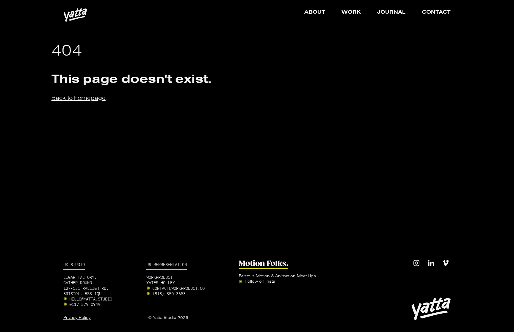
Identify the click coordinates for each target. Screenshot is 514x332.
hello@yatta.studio (90, 299)
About (314, 12)
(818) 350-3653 (169, 293)
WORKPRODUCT (159, 277)
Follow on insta (260, 281)
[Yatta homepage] (75, 15)
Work (351, 12)
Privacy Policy (77, 317)
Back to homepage (78, 98)
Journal (391, 12)
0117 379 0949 (84, 304)
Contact (436, 12)
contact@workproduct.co (178, 288)
